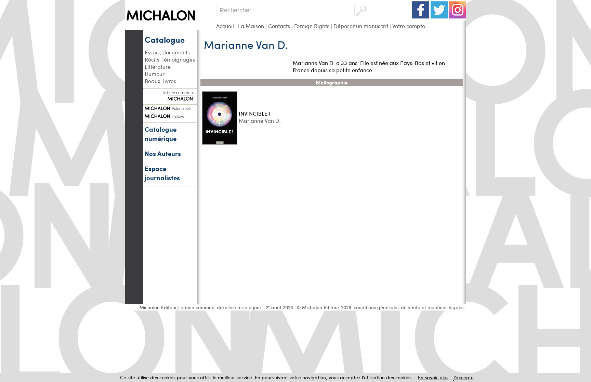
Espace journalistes (162, 173)
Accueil (225, 25)
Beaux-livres (160, 80)
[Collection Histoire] (170, 115)
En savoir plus (433, 377)
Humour (155, 73)
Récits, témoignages (170, 59)
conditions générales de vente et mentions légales (409, 307)
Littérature (158, 66)
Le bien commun (196, 307)
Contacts (279, 25)
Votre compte (408, 25)
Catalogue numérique (160, 133)
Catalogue (165, 39)
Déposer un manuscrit (360, 25)
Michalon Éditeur (158, 307)
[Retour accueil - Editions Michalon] (170, 28)
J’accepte (464, 377)
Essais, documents (167, 52)
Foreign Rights (311, 25)
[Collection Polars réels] (170, 107)
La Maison (251, 25)
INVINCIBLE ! (254, 113)
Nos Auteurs (163, 153)
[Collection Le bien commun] (170, 97)
